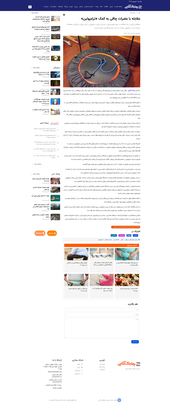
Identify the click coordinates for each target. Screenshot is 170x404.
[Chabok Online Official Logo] (133, 7)
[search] (30, 6)
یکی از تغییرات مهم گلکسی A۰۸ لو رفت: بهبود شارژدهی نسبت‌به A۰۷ (41, 101)
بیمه (97, 6)
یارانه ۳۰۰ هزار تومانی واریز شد (40, 196)
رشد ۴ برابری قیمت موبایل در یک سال (40, 111)
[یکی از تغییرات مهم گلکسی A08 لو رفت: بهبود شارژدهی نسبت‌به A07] (55, 101)
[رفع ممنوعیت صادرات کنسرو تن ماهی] (55, 189)
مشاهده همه (35, 13)
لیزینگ (66, 6)
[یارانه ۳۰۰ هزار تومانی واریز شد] (55, 198)
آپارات (78, 367)
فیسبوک (121, 235)
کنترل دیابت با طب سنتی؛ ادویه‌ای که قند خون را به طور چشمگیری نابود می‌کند (41, 39)
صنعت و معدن (88, 6)
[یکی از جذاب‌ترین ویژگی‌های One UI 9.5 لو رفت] (55, 74)
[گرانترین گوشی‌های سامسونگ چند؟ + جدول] (55, 92)
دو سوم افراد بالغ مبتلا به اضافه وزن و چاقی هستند (127, 264)
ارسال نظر (135, 342)
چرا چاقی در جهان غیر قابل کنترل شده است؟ (77, 289)
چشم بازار (132, 13)
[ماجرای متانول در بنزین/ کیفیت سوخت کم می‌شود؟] (55, 58)
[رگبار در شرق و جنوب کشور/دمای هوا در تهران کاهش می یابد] (55, 206)
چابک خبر (56, 174)
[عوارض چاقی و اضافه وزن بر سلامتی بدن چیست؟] (76, 254)
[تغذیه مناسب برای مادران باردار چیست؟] (127, 280)
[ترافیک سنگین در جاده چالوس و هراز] (55, 217)
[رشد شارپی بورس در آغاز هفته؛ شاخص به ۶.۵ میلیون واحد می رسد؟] (55, 48)
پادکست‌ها (102, 367)
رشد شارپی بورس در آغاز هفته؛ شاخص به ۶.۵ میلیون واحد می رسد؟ (41, 49)
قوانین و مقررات (57, 388)
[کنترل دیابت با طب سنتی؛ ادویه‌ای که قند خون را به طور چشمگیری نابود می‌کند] (55, 36)
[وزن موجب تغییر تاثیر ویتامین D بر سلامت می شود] (102, 280)
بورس (76, 6)
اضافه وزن (116, 240)
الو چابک (60, 6)
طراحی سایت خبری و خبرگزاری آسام (107, 400)
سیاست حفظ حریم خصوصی (54, 385)
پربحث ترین (44, 123)
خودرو (71, 6)
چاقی (122, 240)
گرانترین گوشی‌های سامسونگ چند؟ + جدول (40, 92)
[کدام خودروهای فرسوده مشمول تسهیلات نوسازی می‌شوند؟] (55, 28)
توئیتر (129, 235)
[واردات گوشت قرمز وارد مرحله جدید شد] (55, 181)
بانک (101, 6)
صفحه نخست (118, 6)
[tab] (54, 123)
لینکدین (114, 235)
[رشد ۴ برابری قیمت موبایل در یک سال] (55, 112)
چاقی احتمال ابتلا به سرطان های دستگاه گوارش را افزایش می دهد (103, 263)
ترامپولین (100, 240)
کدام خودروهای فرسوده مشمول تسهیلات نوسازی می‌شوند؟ (41, 28)
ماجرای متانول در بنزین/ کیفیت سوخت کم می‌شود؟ (41, 58)
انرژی (111, 6)
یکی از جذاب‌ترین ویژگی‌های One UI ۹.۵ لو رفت (41, 73)
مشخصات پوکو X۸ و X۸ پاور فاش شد (41, 82)
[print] (64, 15)
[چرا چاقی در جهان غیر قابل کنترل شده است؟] (76, 280)
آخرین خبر (54, 123)
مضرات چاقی (108, 240)
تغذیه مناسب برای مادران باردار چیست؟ (129, 289)
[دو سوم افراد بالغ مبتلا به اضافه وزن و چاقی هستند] (127, 254)
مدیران (50, 233)
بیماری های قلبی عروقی (131, 240)
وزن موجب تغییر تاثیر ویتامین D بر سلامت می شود (102, 289)
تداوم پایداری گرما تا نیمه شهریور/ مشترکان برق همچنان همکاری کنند (41, 19)
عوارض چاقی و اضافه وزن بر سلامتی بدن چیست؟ (77, 264)
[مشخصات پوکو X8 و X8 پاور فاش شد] (55, 83)
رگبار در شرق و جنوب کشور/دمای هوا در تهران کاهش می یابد (41, 206)
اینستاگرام (77, 371)
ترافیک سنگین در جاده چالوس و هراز (40, 216)
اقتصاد (106, 6)
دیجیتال (56, 67)
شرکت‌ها (39, 233)
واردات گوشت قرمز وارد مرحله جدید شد (40, 180)
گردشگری (102, 370)
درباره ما (46, 6)
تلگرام (135, 235)
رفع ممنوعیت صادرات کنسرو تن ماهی (41, 188)
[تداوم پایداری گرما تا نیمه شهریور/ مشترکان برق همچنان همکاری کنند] (55, 18)
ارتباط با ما (53, 6)
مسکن (81, 6)
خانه (139, 13)
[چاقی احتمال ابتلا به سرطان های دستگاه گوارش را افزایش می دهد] (102, 254)
